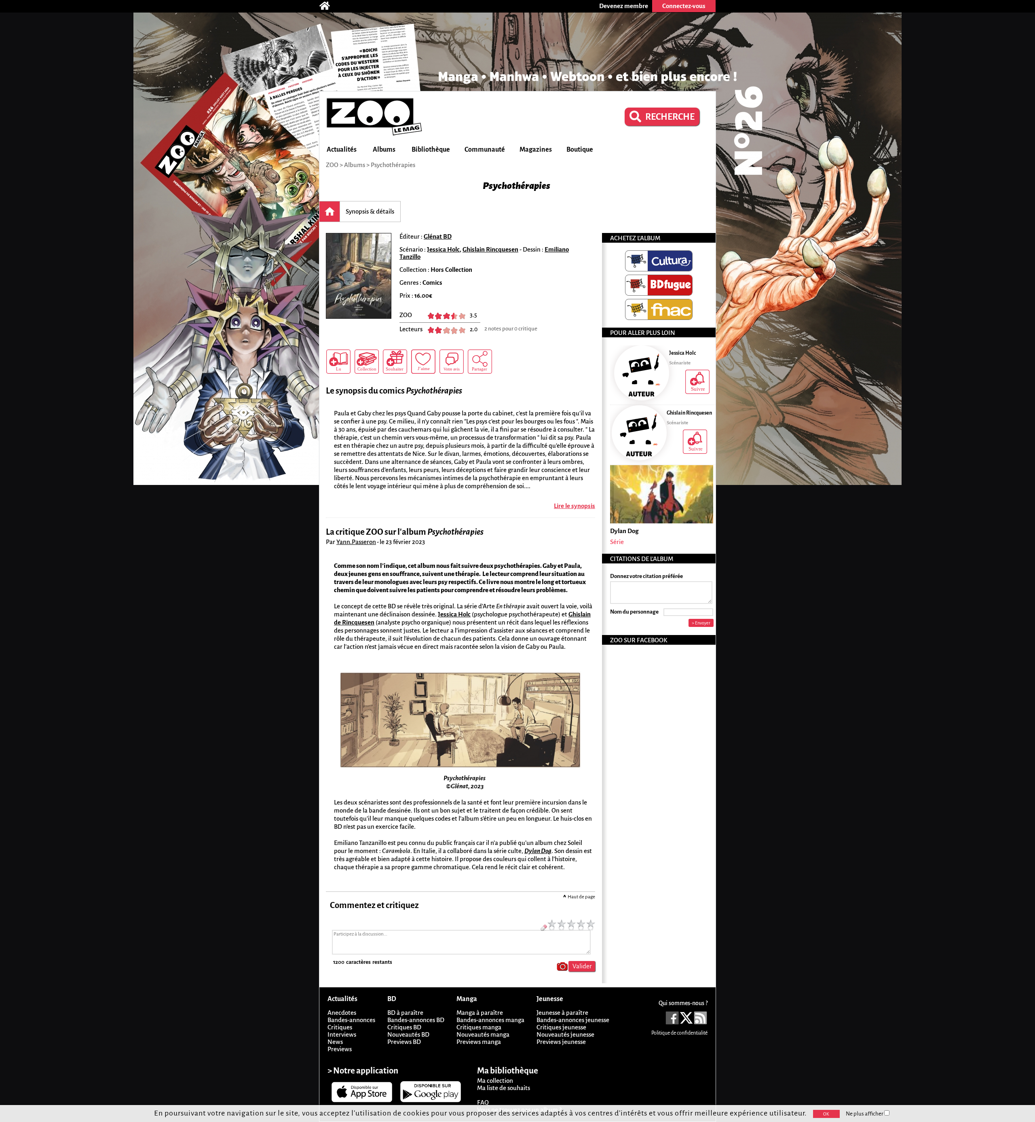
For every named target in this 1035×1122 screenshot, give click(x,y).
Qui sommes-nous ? (683, 1003)
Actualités (342, 149)
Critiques (339, 1027)
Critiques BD (404, 1027)
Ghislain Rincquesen (490, 249)
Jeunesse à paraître (562, 1012)
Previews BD (404, 1041)
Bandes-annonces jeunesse (573, 1019)
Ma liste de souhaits (503, 1087)
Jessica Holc (443, 249)
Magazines (536, 149)
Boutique (579, 149)
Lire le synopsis (574, 505)
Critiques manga (478, 1027)
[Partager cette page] (480, 361)
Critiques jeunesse (561, 1027)
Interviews (341, 1034)
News (335, 1041)
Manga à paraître (479, 1012)
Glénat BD (438, 236)
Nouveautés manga (482, 1034)
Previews (339, 1049)
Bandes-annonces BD (415, 1019)
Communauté (485, 149)
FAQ (483, 1102)
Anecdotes (341, 1012)
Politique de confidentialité (679, 1033)
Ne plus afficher (865, 1114)
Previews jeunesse (561, 1041)
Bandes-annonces (351, 1019)
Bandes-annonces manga (490, 1019)
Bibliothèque (431, 149)
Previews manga (478, 1041)
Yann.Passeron (356, 541)
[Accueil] (328, 6)
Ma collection (495, 1080)
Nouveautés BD (408, 1034)
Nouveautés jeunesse (565, 1034)
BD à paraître (405, 1012)
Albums (384, 149)
